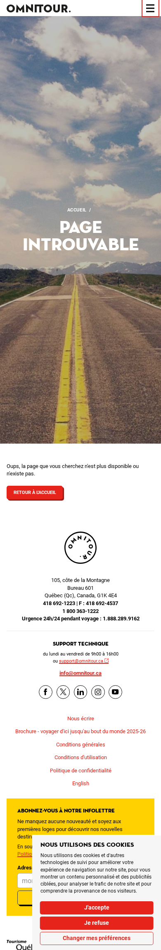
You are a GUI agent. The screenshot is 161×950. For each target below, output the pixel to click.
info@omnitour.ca (80, 673)
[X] (63, 692)
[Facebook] (45, 692)
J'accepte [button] (96, 907)
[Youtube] (115, 692)
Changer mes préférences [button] (96, 938)
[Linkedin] (81, 692)
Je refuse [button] (96, 922)
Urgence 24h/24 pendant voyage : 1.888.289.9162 (81, 618)
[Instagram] (98, 692)
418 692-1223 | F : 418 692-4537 (80, 603)
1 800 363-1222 (80, 611)
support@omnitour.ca (81, 661)
